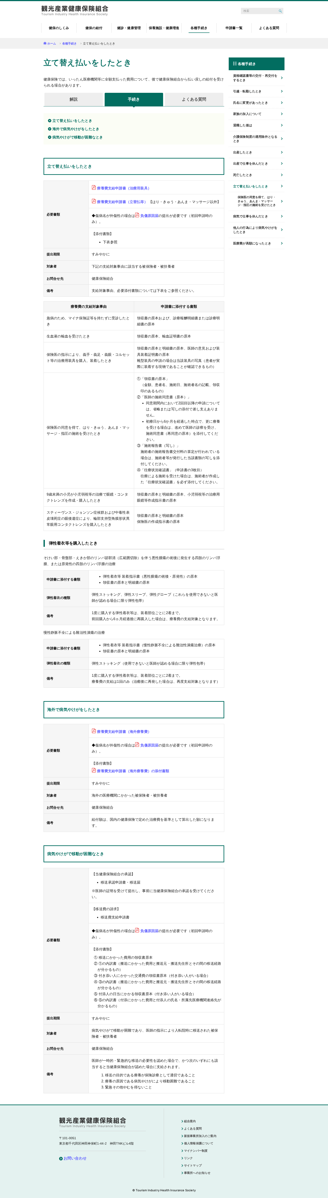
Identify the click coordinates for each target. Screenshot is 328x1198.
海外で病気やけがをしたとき (75, 129)
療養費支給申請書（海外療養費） (124, 732)
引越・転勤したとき (247, 91)
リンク (188, 1158)
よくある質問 (193, 1128)
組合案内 (190, 1121)
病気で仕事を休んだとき (250, 216)
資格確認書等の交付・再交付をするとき (255, 78)
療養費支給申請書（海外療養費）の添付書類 (133, 771)
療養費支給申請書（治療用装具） (124, 188)
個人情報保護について (199, 1143)
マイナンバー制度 (196, 1150)
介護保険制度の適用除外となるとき (255, 139)
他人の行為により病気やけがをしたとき (255, 230)
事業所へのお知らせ (197, 1172)
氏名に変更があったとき (250, 102)
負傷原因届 (149, 216)
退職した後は (242, 125)
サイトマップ (193, 1165)
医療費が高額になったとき (252, 243)
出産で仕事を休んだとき (250, 163)
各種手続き (69, 43)
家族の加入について (247, 114)
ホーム (51, 43)
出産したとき (242, 152)
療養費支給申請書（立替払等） (122, 202)
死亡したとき (242, 175)
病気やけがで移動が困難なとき (77, 137)
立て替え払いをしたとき (72, 121)
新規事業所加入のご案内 (200, 1135)
